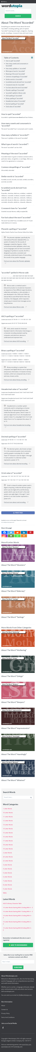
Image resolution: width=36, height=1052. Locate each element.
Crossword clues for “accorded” (15, 85)
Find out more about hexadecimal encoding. (17, 425)
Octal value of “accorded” (13, 106)
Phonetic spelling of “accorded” (15, 90)
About (3, 1005)
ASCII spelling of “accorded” (14, 95)
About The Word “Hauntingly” (14, 754)
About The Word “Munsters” (13, 565)
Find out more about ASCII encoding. (15, 341)
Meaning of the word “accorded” (15, 74)
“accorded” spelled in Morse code (16, 93)
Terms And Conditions (8, 1017)
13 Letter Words (8, 825)
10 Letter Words (8, 812)
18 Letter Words (8, 845)
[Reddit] (17, 532)
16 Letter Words (8, 837)
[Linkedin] (24, 532)
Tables (5, 893)
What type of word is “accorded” (15, 71)
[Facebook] (4, 532)
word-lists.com (26, 1044)
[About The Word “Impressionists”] (18, 716)
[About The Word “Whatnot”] (18, 768)
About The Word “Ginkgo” (12, 676)
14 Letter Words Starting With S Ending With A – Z (18, 907)
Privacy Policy (5, 1013)
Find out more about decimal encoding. (16, 463)
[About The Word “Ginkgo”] (18, 664)
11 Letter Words (8, 817)
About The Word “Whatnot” (13, 780)
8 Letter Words (7, 885)
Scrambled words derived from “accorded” (18, 82)
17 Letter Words (8, 841)
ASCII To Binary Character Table (12, 903)
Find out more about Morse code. (14, 307)
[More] (24, 535)
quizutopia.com (6, 1047)
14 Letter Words (8, 829)
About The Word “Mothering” (14, 650)
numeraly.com (18, 1047)
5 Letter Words (7, 873)
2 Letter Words (7, 853)
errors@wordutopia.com (7, 522)
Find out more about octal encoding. (15, 502)
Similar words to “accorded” (14, 79)
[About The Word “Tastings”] (18, 605)
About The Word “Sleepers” (13, 702)
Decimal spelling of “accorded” (15, 104)
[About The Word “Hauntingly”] (18, 742)
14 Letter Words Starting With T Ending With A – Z (18, 911)
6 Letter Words (7, 877)
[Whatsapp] (17, 535)
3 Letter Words (7, 865)
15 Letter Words (8, 833)
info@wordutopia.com (25, 995)
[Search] (31, 797)
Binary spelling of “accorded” (14, 98)
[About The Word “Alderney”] (18, 579)
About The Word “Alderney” (13, 591)
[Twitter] (11, 532)
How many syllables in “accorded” (16, 68)
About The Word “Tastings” (12, 617)
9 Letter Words (7, 889)
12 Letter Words (8, 820)
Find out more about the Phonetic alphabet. (17, 261)
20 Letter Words (8, 857)
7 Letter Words (7, 881)
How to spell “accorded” (13, 61)
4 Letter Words (7, 869)
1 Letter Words (7, 808)
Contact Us (4, 1009)
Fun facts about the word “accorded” (16, 87)
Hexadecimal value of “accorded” (15, 101)
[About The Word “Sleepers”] (18, 690)
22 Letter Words (8, 861)
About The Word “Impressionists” (15, 728)
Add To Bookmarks (18, 945)
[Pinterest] (30, 532)
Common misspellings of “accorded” (16, 76)
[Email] (11, 535)
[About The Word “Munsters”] (18, 553)
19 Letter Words (8, 849)
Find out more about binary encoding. (15, 380)
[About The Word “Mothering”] (18, 638)
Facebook (3, 1027)
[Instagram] (4, 535)
